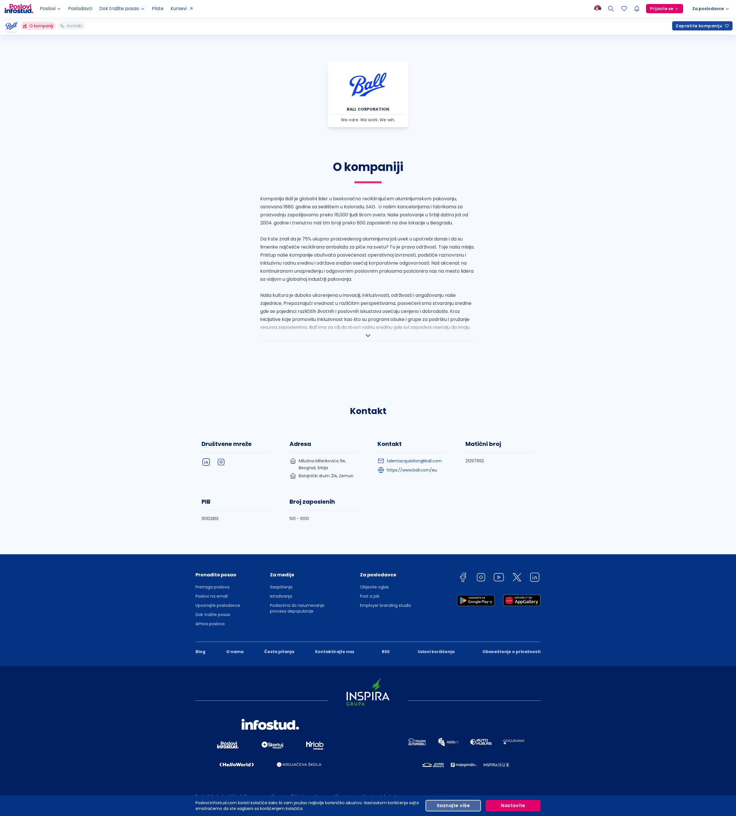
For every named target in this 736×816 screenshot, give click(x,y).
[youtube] (499, 578)
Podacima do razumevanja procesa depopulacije (297, 608)
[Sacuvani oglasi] (624, 8)
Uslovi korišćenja (436, 652)
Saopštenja (281, 587)
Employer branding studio (385, 605)
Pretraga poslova (212, 587)
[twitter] (517, 578)
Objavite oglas (374, 587)
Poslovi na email (211, 596)
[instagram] (221, 462)
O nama (235, 652)
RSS (386, 652)
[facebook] (463, 578)
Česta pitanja (279, 652)
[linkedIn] (206, 462)
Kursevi (178, 8)
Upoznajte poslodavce (217, 605)
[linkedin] (534, 578)
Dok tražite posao (212, 614)
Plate (158, 8)
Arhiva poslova (210, 624)
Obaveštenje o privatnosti (511, 652)
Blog (200, 652)
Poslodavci (80, 8)
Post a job (369, 596)
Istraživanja (281, 596)
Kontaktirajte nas (334, 652)
